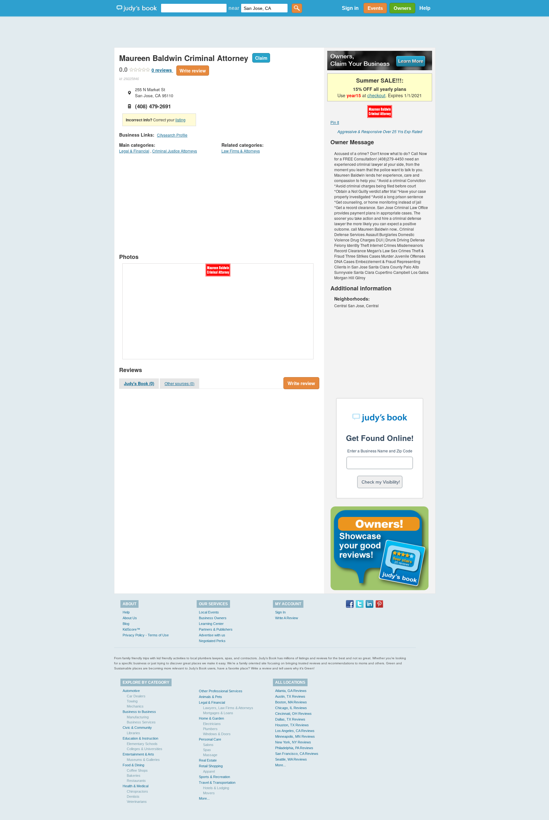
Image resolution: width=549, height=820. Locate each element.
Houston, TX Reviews (292, 725)
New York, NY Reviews (293, 742)
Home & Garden (211, 718)
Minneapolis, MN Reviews (295, 736)
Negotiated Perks (212, 641)
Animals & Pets (210, 697)
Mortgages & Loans (218, 713)
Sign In (280, 612)
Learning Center (211, 624)
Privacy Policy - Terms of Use (146, 635)
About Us (130, 618)
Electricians (212, 724)
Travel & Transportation (217, 782)
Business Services (141, 722)
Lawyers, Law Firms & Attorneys (228, 708)
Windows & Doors (217, 734)
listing (180, 119)
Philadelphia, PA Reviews (294, 748)
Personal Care (210, 739)
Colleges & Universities (144, 749)
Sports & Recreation (214, 777)
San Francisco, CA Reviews (296, 754)
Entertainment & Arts (138, 754)
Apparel (209, 771)
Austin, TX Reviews (290, 696)
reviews (162, 70)
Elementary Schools (142, 744)
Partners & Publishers (216, 629)
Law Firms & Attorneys (240, 150)
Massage (210, 755)
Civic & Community (137, 727)
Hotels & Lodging (216, 788)
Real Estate (208, 760)
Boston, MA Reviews (291, 702)
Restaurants (136, 781)
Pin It (334, 122)
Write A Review (286, 618)
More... (204, 798)
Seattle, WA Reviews (291, 759)
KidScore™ (131, 629)
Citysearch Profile (172, 135)
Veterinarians (137, 801)
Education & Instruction (140, 738)
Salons (208, 745)
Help (424, 8)
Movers (209, 793)
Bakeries (133, 775)
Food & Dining (133, 765)
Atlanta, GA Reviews (291, 691)
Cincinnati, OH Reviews (293, 713)
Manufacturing (138, 717)
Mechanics (135, 706)
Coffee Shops (137, 770)
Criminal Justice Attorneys (174, 150)
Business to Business (139, 712)
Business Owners (213, 618)
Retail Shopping (211, 766)
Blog (126, 624)
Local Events (209, 612)
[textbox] (194, 8)
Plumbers (210, 729)
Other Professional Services (220, 691)
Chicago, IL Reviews (291, 708)
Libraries (133, 733)
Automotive (131, 691)
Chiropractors (137, 791)
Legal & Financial (134, 150)
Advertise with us (212, 635)
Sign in (350, 8)
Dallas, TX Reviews (290, 719)
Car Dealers (136, 696)
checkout (376, 95)
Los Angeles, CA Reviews (295, 731)
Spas (207, 750)
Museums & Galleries (143, 760)
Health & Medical (135, 786)
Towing (132, 701)
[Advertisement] (274, 31)
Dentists (133, 796)
